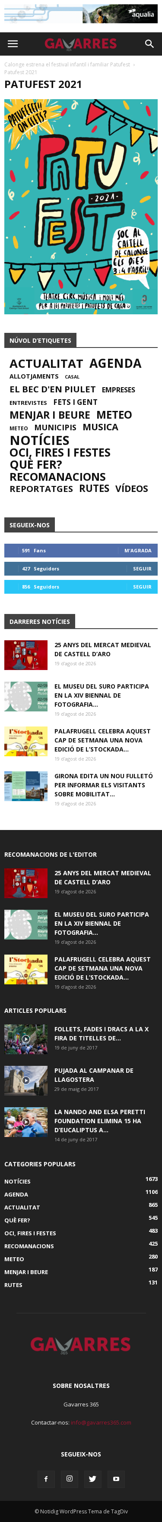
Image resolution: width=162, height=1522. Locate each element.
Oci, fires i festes (60, 452)
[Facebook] (46, 1479)
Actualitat (46, 363)
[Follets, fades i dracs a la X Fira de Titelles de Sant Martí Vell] (26, 1039)
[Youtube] (116, 1479)
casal (72, 377)
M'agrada (138, 550)
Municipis (55, 427)
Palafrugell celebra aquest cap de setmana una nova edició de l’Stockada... (102, 740)
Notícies (40, 440)
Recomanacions (58, 476)
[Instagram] (69, 1479)
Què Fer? (36, 464)
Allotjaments (34, 376)
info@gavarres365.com (101, 1422)
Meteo (114, 415)
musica (100, 427)
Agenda (115, 363)
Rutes (94, 488)
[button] (150, 44)
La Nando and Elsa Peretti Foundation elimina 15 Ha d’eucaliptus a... (99, 1121)
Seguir (142, 568)
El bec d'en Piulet (53, 389)
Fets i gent (75, 402)
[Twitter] (93, 1479)
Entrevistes (28, 403)
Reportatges (41, 488)
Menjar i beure (50, 415)
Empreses (118, 390)
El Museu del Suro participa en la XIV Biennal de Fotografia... (101, 695)
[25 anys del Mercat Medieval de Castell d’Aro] (26, 655)
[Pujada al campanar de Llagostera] (26, 1081)
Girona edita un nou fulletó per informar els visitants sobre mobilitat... (103, 785)
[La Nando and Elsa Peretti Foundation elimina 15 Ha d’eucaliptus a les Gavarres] (26, 1122)
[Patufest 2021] (81, 312)
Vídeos (131, 488)
